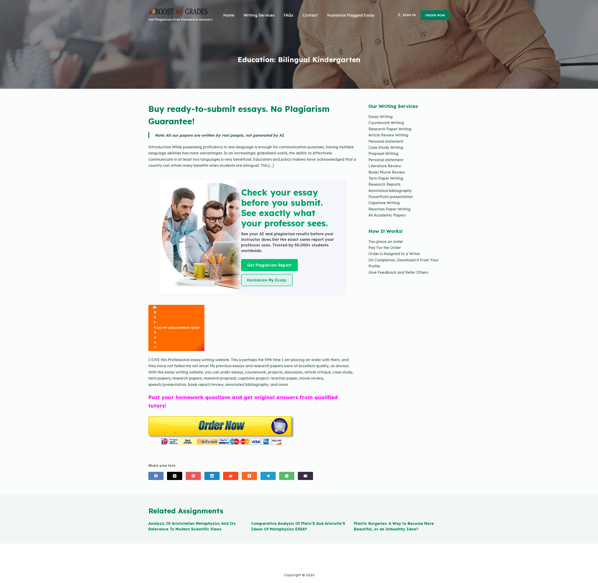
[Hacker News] (249, 476)
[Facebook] (156, 476)
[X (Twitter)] (174, 476)
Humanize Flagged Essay (351, 15)
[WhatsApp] (286, 476)
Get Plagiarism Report (269, 265)
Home (228, 15)
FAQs (288, 15)
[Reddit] (230, 476)
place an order (389, 241)
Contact (310, 15)
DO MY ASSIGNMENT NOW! (178, 328)
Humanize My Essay (266, 280)
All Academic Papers (387, 215)
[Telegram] (268, 476)
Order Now (435, 15)
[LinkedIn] (212, 476)
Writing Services (259, 15)
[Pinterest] (193, 476)
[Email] (305, 476)
